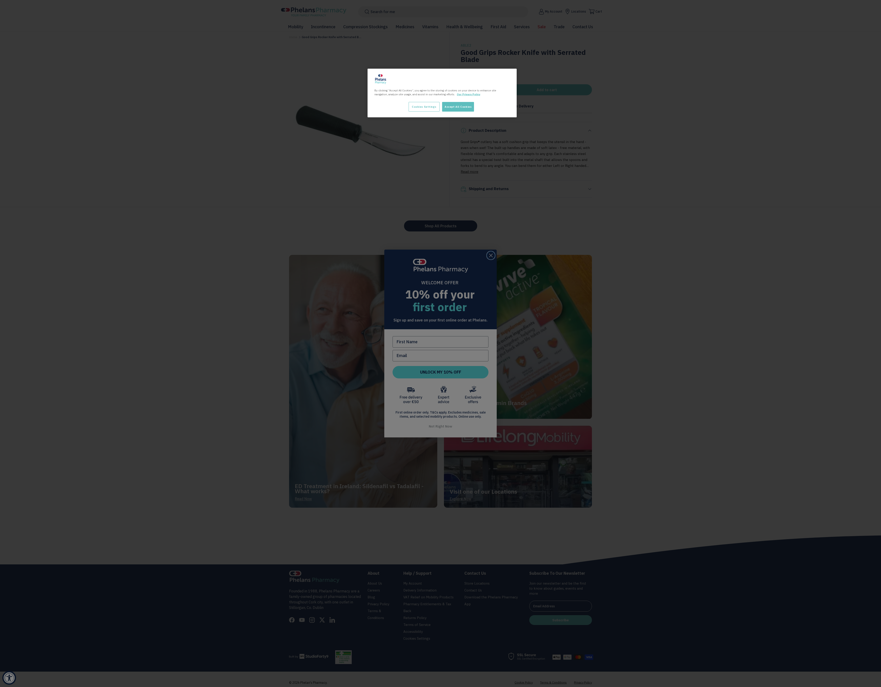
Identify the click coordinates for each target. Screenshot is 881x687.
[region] (442, 93)
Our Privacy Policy (468, 94)
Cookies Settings (424, 106)
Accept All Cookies (458, 106)
